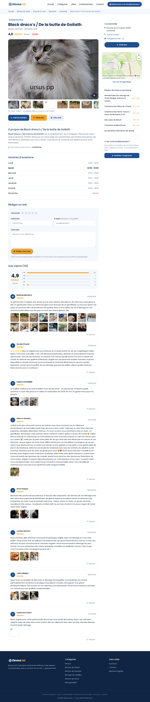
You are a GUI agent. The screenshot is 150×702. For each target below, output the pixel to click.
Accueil (50, 4)
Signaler (92, 334)
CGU (58, 694)
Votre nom (15, 219)
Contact (100, 4)
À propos (113, 663)
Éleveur (68, 663)
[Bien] (29, 213)
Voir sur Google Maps (122, 82)
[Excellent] (36, 213)
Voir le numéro (20, 117)
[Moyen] (26, 213)
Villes (73, 4)
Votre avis (15, 230)
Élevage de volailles (73, 675)
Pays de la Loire (39, 11)
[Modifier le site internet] (123, 38)
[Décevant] (22, 213)
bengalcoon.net (114, 38)
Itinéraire (40, 117)
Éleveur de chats (23, 11)
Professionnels (86, 4)
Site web (57, 117)
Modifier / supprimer (123, 155)
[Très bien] (32, 213)
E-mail (66, 219)
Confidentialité (67, 694)
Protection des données (83, 694)
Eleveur (18, 4)
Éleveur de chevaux (73, 671)
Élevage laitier (71, 682)
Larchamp (63, 11)
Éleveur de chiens (72, 667)
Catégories (62, 4)
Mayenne (52, 11)
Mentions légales (116, 671)
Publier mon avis (23, 251)
